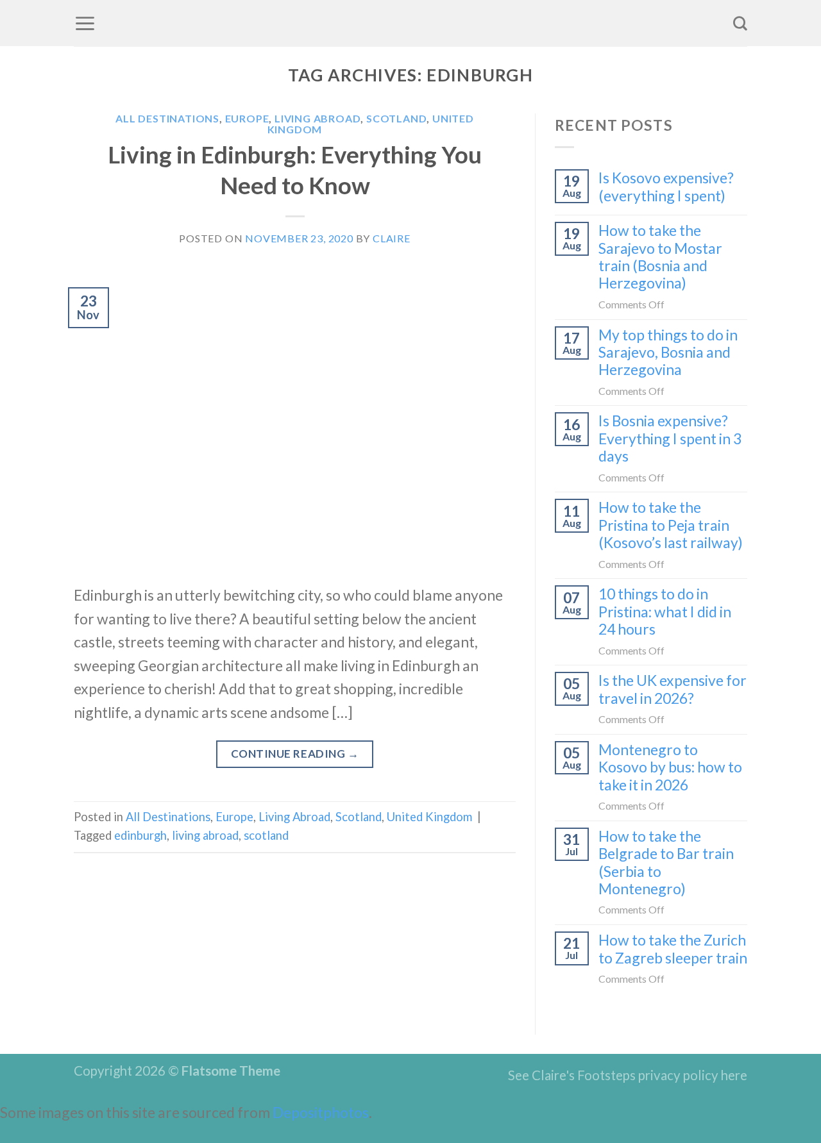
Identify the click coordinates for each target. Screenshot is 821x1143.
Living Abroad (317, 118)
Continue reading (295, 753)
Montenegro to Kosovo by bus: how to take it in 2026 (670, 767)
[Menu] (85, 23)
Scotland (396, 118)
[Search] (740, 23)
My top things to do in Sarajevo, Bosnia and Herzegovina (668, 352)
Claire (391, 238)
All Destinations (167, 118)
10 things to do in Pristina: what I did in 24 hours (664, 611)
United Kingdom (429, 817)
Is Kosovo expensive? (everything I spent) (666, 186)
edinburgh (140, 835)
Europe (247, 118)
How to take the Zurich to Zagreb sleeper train (672, 948)
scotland (266, 835)
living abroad (205, 835)
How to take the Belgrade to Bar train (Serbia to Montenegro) (666, 862)
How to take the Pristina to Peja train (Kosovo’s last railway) (670, 525)
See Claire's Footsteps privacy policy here (627, 1075)
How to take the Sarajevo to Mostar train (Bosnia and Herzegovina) (660, 257)
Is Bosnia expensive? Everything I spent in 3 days (669, 438)
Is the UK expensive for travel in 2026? (672, 689)
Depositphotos (321, 1112)
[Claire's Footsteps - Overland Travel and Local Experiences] (410, 23)
